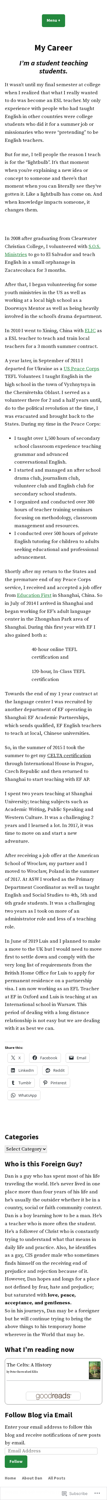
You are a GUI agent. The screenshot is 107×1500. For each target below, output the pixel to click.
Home (10, 1478)
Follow (16, 1461)
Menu (56, 20)
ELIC (90, 331)
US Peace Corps (81, 369)
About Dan (32, 1478)
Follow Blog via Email (38, 1414)
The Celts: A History (29, 1365)
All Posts (56, 1478)
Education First (34, 595)
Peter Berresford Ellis (24, 1372)
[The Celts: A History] (94, 1370)
